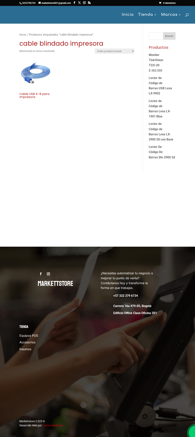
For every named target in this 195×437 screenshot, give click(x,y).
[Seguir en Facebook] (41, 274)
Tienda (145, 15)
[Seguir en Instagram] (48, 274)
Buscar (169, 35)
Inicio (128, 15)
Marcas (169, 15)
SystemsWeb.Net (53, 425)
